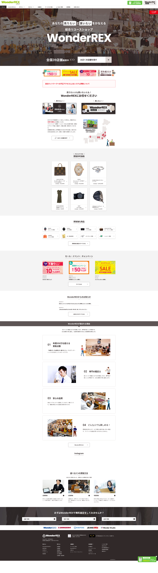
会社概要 (90, 546)
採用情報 (68, 7)
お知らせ (72, 550)
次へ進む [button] (114, 73)
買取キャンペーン (72, 277)
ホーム (3, 7)
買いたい (30, 7)
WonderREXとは (12, 7)
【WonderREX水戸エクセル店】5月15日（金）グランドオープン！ (73, 309)
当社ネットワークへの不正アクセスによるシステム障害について (67, 84)
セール (96, 277)
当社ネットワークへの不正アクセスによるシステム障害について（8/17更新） (75, 303)
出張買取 (58, 548)
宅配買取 (58, 550)
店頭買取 (58, 546)
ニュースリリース (92, 548)
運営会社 (103, 551)
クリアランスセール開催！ (100, 279)
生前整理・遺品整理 (60, 555)
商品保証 (44, 553)
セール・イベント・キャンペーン (76, 551)
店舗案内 (39, 7)
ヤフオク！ (45, 551)
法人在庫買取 (59, 553)
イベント (44, 277)
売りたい (21, 7)
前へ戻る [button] (44, 73)
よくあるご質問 (59, 7)
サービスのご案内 (49, 7)
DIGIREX (44, 550)
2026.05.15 (61, 307)
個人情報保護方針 (105, 547)
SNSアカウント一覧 (92, 553)
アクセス (90, 551)
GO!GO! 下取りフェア (47, 279)
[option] (52, 73)
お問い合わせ (76, 7)
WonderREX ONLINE (46, 546)
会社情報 (90, 544)
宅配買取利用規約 (105, 549)
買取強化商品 (59, 551)
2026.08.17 (61, 301)
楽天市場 (44, 548)
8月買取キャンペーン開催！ (74, 279)
